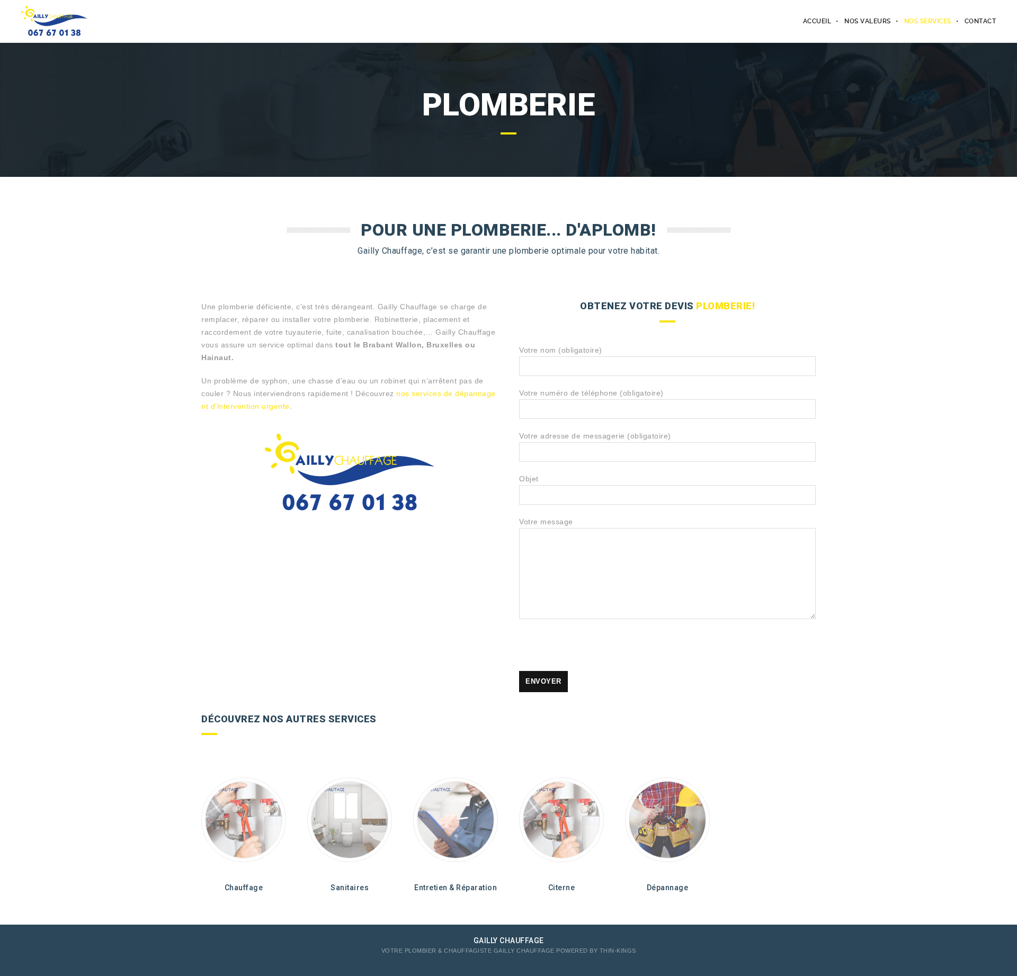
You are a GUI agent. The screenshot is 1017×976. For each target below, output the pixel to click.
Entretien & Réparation (455, 887)
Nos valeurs (867, 21)
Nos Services (927, 21)
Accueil (817, 21)
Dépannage (668, 887)
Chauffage (244, 887)
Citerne (561, 887)
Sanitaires (350, 887)
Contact (980, 21)
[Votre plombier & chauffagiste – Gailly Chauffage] (54, 21)
